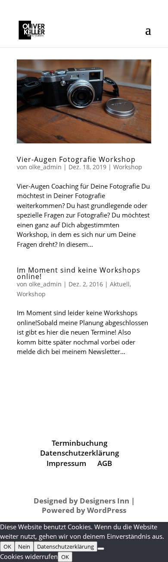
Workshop (127, 167)
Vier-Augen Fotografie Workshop (76, 159)
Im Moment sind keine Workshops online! (78, 273)
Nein (24, 546)
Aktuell (120, 284)
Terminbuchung (79, 443)
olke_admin (45, 167)
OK (7, 546)
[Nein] (100, 548)
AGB (104, 463)
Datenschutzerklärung (79, 453)
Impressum (66, 463)
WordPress (106, 510)
